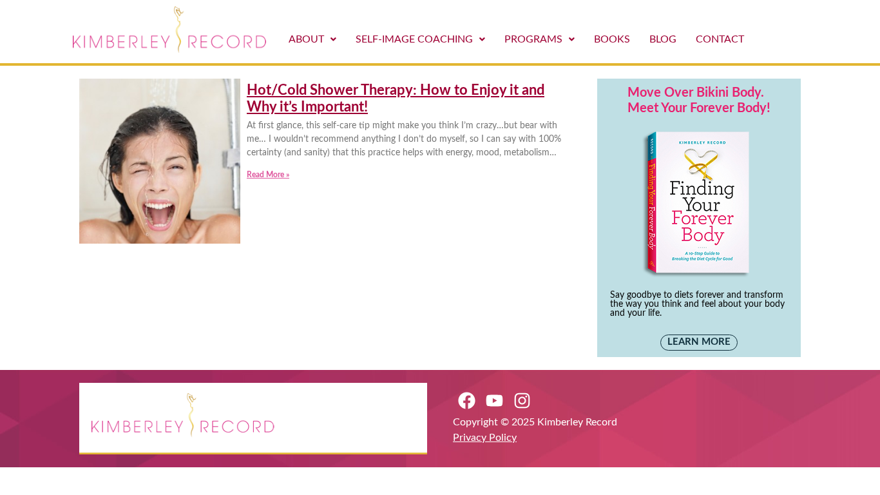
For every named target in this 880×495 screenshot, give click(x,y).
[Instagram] (522, 400)
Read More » (268, 175)
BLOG (662, 39)
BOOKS (612, 39)
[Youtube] (494, 400)
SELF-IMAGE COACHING (414, 39)
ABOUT (306, 39)
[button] (312, 39)
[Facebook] (467, 400)
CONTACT (720, 39)
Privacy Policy (485, 437)
